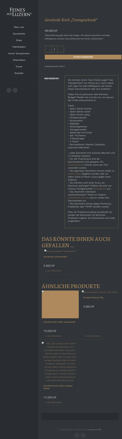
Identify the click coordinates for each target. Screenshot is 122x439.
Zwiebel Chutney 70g (93, 297)
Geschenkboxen (76, 164)
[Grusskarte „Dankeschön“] (60, 251)
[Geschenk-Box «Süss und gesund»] (60, 304)
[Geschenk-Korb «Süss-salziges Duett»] (60, 362)
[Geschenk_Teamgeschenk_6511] (80, 9)
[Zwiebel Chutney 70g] (99, 292)
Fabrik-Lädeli (74, 173)
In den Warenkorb (83, 57)
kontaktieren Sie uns (78, 197)
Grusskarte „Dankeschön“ (56, 256)
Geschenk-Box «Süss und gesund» (60, 322)
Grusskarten (100, 188)
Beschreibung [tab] (51, 78)
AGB (99, 430)
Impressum (93, 430)
